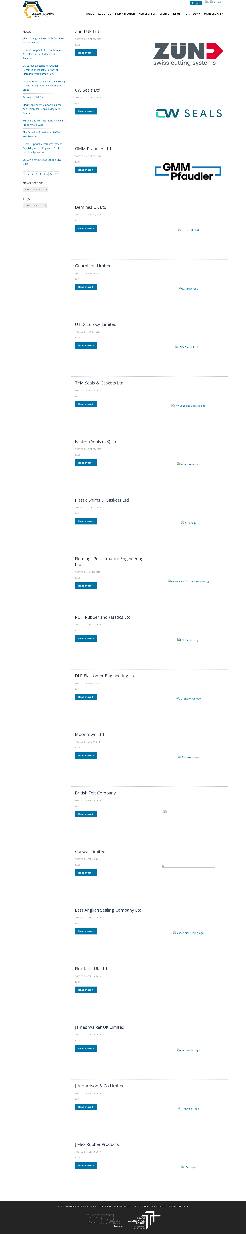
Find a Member (125, 13)
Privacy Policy (141, 1206)
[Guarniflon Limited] (188, 288)
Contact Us (105, 1206)
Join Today (192, 13)
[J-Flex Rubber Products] (188, 1167)
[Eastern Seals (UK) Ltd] (188, 464)
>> (56, 173)
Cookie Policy (158, 1206)
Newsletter (147, 13)
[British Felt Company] (188, 815)
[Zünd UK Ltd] (188, 54)
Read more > (86, 52)
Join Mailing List (122, 1206)
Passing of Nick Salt (33, 97)
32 (51, 173)
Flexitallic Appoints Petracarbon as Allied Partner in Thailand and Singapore (42, 54)
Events (164, 13)
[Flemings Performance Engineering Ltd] (188, 581)
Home (90, 13)
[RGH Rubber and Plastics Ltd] (188, 639)
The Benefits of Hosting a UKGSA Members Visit (41, 134)
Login (195, 3)
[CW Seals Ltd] (188, 112)
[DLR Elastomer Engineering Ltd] (188, 698)
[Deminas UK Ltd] (188, 229)
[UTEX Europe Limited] (188, 347)
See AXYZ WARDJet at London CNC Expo (42, 161)
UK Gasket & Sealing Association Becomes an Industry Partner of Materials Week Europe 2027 (41, 69)
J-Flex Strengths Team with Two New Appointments (43, 40)
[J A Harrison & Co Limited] (188, 1108)
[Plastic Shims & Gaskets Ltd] (188, 522)
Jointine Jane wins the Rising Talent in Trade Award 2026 (43, 122)
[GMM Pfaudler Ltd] (188, 171)
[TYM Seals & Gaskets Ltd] (188, 405)
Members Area (213, 13)
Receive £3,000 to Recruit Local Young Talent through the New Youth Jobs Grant (44, 85)
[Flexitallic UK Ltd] (188, 991)
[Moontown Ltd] (188, 757)
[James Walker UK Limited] (188, 1049)
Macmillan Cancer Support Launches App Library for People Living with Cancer (43, 109)
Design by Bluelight (178, 1206)
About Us (104, 13)
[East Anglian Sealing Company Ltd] (188, 932)
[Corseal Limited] (188, 874)
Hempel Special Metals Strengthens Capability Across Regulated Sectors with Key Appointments (43, 148)
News (177, 13)
